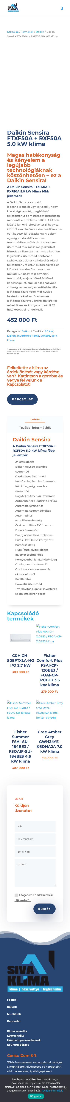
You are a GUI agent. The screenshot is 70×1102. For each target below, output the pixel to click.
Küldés (44, 909)
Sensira (45, 335)
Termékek (27, 31)
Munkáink (14, 1014)
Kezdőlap (13, 31)
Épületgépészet (18, 1044)
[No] (65, 1088)
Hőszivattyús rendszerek (24, 1040)
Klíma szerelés (17, 1031)
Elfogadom (35, 1096)
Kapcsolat (22, 399)
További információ (52, 1090)
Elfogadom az (34, 897)
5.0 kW (48, 331)
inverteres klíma (28, 335)
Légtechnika (15, 1035)
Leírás (35, 419)
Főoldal (12, 999)
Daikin (40, 31)
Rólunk (12, 1007)
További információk (35, 427)
